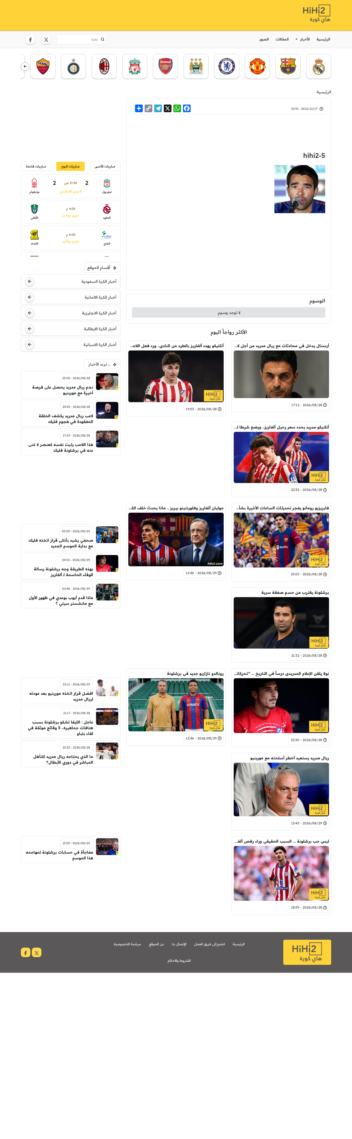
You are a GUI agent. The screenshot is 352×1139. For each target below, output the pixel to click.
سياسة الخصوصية (127, 944)
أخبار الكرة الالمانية (100, 297)
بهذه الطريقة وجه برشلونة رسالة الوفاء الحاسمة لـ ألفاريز (63, 572)
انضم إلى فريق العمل (209, 944)
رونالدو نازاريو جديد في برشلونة (195, 673)
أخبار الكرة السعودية (98, 281)
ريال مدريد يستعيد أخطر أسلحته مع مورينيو (289, 758)
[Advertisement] (108, 14)
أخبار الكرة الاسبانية (99, 344)
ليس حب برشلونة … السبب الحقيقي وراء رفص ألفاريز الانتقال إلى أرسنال (281, 841)
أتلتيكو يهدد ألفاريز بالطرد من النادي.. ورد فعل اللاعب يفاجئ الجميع (176, 345)
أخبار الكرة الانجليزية (99, 313)
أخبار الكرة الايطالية (100, 328)
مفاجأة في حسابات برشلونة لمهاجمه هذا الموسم (59, 855)
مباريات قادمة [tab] (36, 166)
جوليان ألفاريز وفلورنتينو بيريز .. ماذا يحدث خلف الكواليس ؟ (176, 508)
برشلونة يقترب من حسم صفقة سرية (295, 592)
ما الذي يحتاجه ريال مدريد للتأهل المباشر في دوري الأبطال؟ (63, 759)
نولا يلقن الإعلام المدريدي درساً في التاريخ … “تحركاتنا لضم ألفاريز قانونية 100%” (281, 673)
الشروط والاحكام (179, 960)
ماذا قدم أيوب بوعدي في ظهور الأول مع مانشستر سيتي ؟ (61, 600)
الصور (264, 39)
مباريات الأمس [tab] (105, 166)
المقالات (282, 39)
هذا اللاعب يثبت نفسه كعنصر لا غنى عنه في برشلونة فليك (60, 447)
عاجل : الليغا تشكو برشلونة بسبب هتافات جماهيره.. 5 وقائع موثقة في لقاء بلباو (60, 728)
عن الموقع (156, 944)
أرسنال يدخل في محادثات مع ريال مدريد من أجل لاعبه (281, 345)
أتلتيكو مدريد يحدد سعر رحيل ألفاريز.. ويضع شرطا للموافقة (281, 427)
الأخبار (305, 39)
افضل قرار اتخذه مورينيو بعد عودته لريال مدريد (61, 696)
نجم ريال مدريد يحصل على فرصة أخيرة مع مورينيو (62, 390)
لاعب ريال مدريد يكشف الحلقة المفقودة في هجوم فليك (66, 418)
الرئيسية (323, 39)
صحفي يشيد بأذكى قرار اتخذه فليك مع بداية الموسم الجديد (60, 543)
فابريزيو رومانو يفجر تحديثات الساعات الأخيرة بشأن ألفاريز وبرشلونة (281, 508)
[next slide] (25, 66)
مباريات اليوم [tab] (70, 166)
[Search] (102, 39)
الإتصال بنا (179, 944)
